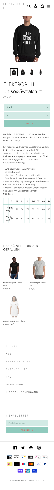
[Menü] (48, 6)
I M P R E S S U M (14, 384)
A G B (8, 354)
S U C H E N (12, 346)
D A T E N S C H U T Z (16, 369)
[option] (13, 72)
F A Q (8, 377)
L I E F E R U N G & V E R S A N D (22, 392)
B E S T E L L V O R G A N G (19, 361)
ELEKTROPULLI (14, 6)
